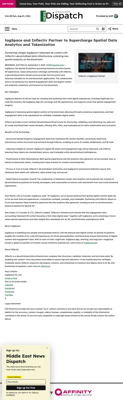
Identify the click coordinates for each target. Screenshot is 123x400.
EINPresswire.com (55, 65)
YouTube (9, 295)
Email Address (14, 377)
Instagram (10, 288)
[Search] (97, 29)
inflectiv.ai (45, 266)
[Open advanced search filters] (103, 29)
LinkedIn (9, 285)
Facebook (9, 291)
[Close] (47, 348)
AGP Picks (7, 4)
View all (117, 4)
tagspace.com (90, 243)
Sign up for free (26, 387)
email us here (11, 278)
